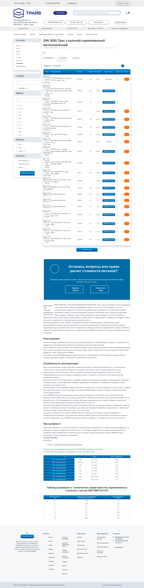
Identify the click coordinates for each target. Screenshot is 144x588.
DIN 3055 (23, 88)
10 (20, 131)
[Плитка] (129, 58)
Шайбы (51, 549)
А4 (21, 148)
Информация (119, 547)
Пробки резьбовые (65, 551)
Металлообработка (103, 543)
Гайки (50, 545)
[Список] (126, 58)
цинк (22, 167)
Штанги (64, 565)
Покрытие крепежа (102, 547)
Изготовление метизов (101, 538)
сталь (22, 151)
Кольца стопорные (65, 556)
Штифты (64, 561)
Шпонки (64, 574)
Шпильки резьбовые (65, 538)
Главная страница (20, 34)
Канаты (79, 34)
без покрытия (25, 160)
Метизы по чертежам (100, 551)
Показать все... (21, 66)
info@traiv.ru (118, 542)
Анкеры (51, 565)
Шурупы (51, 553)
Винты (51, 537)
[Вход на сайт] (111, 3)
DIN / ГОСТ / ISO (82, 549)
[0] (127, 13)
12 (20, 135)
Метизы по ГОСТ (102, 556)
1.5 (21, 109)
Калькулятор (81, 545)
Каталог (32, 34)
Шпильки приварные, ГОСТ (65, 544)
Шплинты (65, 570)
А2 (21, 144)
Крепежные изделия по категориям (51, 34)
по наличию (63, 58)
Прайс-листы (81, 541)
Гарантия (80, 557)
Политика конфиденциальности (112, 585)
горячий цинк (24, 164)
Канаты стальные (92, 34)
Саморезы (52, 557)
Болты (51, 541)
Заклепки (51, 561)
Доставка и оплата (82, 553)
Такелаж (70, 34)
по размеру (76, 58)
